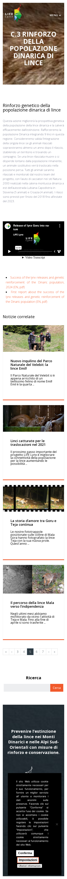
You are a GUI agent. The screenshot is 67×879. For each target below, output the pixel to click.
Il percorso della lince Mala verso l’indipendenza (32, 604)
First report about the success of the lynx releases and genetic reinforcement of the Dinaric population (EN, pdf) (35, 297)
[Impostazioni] (57, 824)
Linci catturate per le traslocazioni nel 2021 (28, 443)
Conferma (25, 853)
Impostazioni (28, 860)
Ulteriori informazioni (30, 866)
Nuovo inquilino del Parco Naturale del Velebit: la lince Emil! (31, 365)
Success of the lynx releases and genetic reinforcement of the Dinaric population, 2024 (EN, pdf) (35, 282)
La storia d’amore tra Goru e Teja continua (33, 522)
